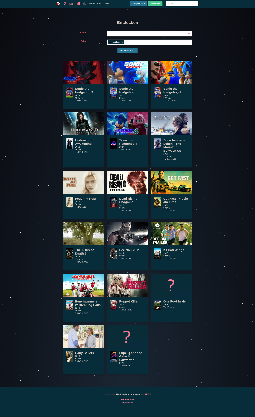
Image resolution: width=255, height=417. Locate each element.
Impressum (127, 402)
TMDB (148, 394)
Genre (83, 32)
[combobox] (150, 33)
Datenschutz (127, 399)
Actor (83, 41)
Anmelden (155, 4)
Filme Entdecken (127, 50)
